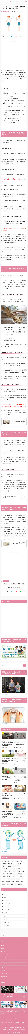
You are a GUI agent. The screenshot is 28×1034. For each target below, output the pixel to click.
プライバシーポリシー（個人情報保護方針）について (14, 1021)
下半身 (14, 871)
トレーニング (12, 868)
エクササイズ (18, 863)
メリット (4, 871)
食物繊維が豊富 (11, 97)
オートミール (6, 583)
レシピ (9, 871)
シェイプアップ (16, 866)
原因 (11, 874)
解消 (8, 884)
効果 (7, 874)
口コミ (15, 874)
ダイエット (6, 11)
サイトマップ (5, 1029)
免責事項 (17, 1027)
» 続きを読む (4, 658)
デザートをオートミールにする (15, 112)
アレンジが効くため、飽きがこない (16, 100)
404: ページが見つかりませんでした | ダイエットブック (14, 497)
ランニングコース (8, 910)
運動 (12, 884)
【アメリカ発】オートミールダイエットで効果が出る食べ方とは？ (18, 422)
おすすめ (4, 861)
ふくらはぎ (6, 906)
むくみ (16, 861)
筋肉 (22, 879)
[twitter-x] (14, 1018)
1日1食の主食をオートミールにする (16, 110)
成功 (19, 583)
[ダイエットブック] (14, 2)
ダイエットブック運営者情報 (8, 1027)
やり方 (21, 861)
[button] (3, 36)
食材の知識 (6, 925)
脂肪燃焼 (17, 881)
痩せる (13, 879)
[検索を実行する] (24, 665)
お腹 (13, 861)
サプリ (9, 866)
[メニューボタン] (2, 2)
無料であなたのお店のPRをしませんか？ (17, 1029)
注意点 (3, 879)
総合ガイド (6, 919)
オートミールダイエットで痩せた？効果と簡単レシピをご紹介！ (18, 543)
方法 (17, 876)
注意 (21, 876)
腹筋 (22, 881)
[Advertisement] (14, 53)
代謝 (23, 871)
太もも (3, 876)
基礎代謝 (20, 874)
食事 (15, 884)
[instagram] (16, 1018)
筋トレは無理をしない (13, 118)
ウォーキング (11, 863)
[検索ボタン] (26, 2)
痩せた (23, 583)
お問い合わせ (22, 1027)
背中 (13, 881)
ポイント (18, 868)
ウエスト (4, 863)
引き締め (9, 876)
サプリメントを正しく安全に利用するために (14, 1026)
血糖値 (3, 884)
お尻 (9, 861)
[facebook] (12, 1018)
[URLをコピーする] (25, 36)
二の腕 (18, 871)
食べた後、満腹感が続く (13, 99)
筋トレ (17, 879)
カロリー (4, 866)
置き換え (8, 881)
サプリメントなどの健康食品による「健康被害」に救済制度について (14, 1023)
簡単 (3, 881)
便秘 (3, 874)
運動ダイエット (7, 922)
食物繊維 (20, 884)
